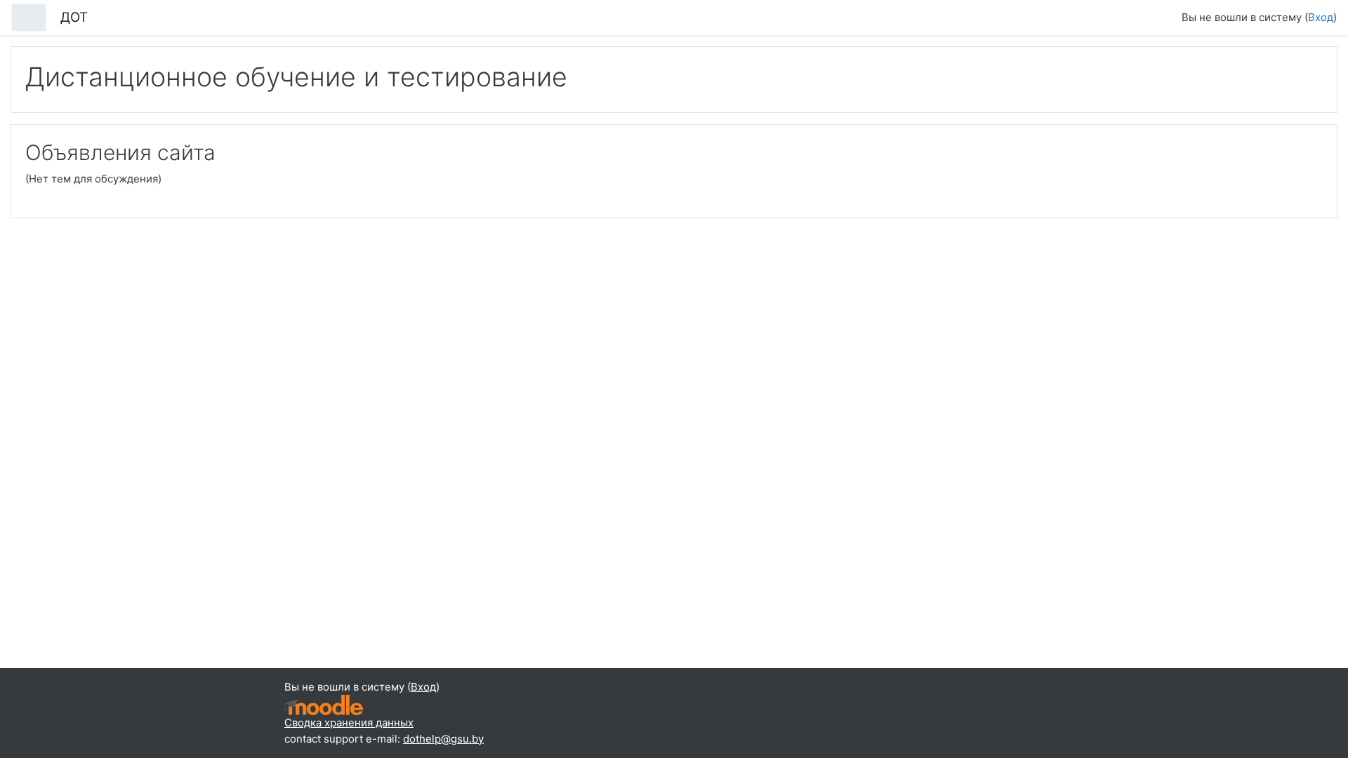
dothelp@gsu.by (443, 738)
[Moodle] (323, 704)
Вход (1320, 17)
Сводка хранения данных (349, 722)
